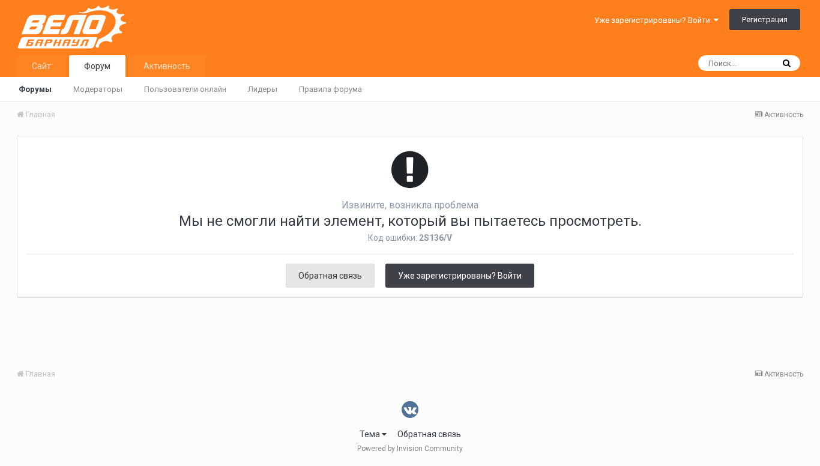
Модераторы (97, 89)
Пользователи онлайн (185, 89)
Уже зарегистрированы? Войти (654, 20)
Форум (97, 66)
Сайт (41, 66)
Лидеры (262, 89)
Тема (371, 434)
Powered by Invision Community (410, 448)
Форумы (35, 89)
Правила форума (330, 89)
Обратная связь (330, 275)
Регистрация (765, 19)
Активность (166, 66)
